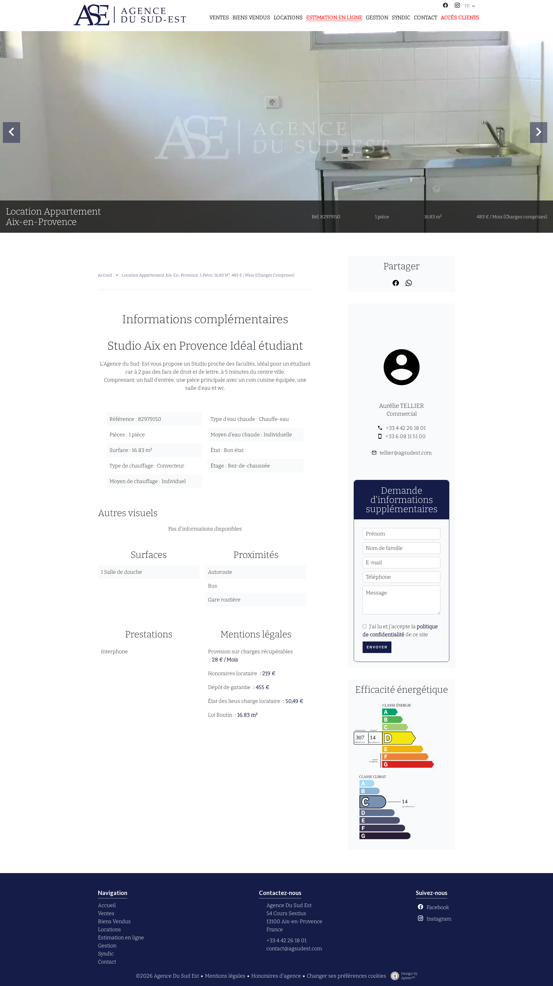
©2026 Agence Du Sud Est (167, 976)
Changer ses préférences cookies (346, 976)
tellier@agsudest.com (406, 453)
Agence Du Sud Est (289, 905)
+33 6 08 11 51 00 (405, 436)
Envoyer (377, 647)
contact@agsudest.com (294, 948)
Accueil (105, 275)
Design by (409, 976)
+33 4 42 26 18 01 (406, 428)
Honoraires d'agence (276, 976)
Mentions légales (225, 976)
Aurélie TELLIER (401, 406)
